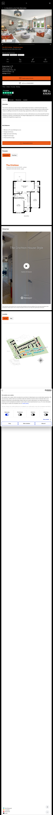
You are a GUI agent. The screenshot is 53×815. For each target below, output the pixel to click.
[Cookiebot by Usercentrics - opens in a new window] (46, 390)
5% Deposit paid (13, 54)
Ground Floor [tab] (6, 155)
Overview (4, 100)
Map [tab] (11, 318)
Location (25, 100)
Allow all (43, 423)
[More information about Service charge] (15, 70)
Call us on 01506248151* (28, 83)
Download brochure (28, 143)
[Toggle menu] (50, 3)
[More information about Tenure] (11, 68)
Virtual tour (18, 100)
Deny (10, 423)
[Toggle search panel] (26, 3)
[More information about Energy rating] (12, 66)
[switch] (20, 415)
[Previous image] (2, 44)
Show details (46, 419)
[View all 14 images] (26, 26)
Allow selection (26, 423)
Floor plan (11, 100)
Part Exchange (6, 54)
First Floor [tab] (14, 155)
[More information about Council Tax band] (13, 71)
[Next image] (50, 44)
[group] (26, 26)
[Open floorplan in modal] (26, 191)
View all (9, 40)
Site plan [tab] (5, 318)
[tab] (20, 44)
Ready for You (21, 54)
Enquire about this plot (27, 78)
